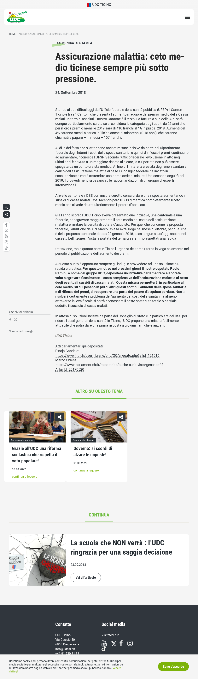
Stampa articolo (19, 331)
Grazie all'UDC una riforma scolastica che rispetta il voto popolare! (36, 455)
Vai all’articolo (86, 577)
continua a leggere (24, 476)
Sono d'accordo (173, 667)
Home (12, 34)
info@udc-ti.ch (65, 649)
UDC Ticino (101, 5)
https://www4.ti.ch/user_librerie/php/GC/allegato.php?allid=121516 (107, 355)
